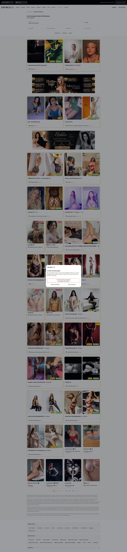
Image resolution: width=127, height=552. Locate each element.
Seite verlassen (72, 284)
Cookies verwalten (55, 284)
